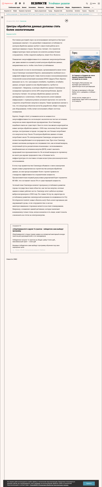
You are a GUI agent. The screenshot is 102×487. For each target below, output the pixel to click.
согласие (37, 483)
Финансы (41, 7)
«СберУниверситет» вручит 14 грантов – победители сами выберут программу (38, 230)
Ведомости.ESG (11, 34)
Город (50, 11)
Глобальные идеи (14, 7)
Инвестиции (50, 7)
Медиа (67, 7)
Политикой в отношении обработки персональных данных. (49, 485)
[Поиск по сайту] (87, 3)
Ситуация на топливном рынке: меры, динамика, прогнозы (77, 14)
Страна (84, 11)
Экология (23, 21)
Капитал (77, 11)
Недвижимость (76, 7)
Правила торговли (25, 11)
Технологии (59, 7)
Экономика (32, 7)
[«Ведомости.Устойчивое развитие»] (51, 3)
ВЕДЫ (15, 11)
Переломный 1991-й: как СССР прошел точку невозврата (37, 14)
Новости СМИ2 (11, 259)
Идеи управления (40, 11)
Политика (86, 7)
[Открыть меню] (99, 3)
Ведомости (7, 11)
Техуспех (91, 11)
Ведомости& (58, 11)
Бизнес (24, 7)
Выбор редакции (11, 14)
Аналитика (69, 11)
